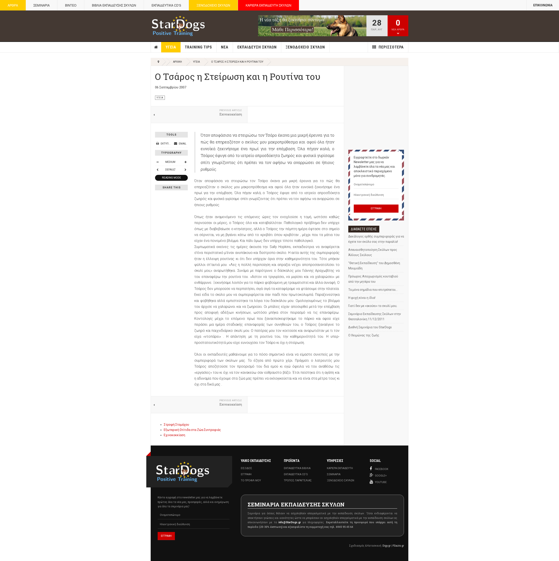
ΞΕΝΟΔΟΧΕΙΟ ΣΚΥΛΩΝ (213, 5)
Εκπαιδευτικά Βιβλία (297, 468)
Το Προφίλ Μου (251, 480)
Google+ (381, 475)
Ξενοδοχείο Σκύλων (305, 47)
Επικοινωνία (542, 5)
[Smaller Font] (157, 162)
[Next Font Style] (185, 169)
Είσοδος (246, 468)
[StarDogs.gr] (178, 25)
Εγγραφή (246, 474)
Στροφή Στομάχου (176, 424)
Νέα (224, 47)
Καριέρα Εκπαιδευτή (340, 468)
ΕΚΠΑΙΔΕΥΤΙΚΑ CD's (166, 5)
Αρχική (156, 47)
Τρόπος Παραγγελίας (298, 480)
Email (182, 143)
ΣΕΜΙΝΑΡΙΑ (41, 5)
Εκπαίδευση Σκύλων (257, 47)
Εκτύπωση (167, 143)
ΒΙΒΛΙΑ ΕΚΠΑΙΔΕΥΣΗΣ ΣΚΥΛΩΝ (114, 5)
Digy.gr (387, 545)
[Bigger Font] (185, 162)
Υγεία (171, 47)
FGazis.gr (398, 545)
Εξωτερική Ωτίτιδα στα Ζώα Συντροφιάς (192, 430)
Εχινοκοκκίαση (174, 435)
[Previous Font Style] (157, 169)
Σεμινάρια (333, 474)
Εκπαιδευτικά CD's (296, 474)
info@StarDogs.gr (289, 522)
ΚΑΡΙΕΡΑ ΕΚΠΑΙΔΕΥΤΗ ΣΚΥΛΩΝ (268, 5)
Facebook (381, 469)
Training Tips (198, 47)
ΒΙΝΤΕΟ (70, 5)
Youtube (381, 482)
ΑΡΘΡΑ (13, 5)
